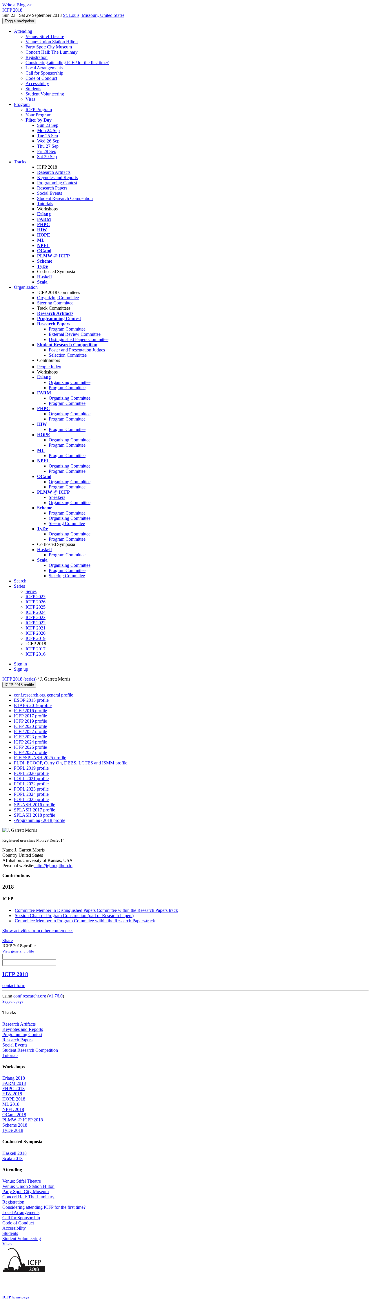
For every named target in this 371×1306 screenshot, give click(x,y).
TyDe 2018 (12, 1130)
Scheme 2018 (14, 1125)
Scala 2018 (12, 1158)
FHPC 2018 (13, 1088)
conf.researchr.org (29, 995)
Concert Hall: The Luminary (52, 52)
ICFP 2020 (36, 633)
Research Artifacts (53, 172)
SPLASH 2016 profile (34, 804)
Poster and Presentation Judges (77, 349)
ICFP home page (15, 1297)
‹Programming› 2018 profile (39, 820)
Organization (26, 287)
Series (31, 591)
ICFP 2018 (12, 679)
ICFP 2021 (36, 627)
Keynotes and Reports (57, 177)
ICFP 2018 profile (19, 685)
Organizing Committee (58, 297)
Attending (23, 31)
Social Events (49, 193)
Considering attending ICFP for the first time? (67, 62)
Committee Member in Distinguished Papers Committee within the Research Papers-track (96, 910)
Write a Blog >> (17, 4)
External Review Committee (75, 334)
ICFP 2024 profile (30, 741)
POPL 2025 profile (31, 799)
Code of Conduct (41, 78)
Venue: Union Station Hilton (52, 41)
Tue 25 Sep (47, 135)
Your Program (38, 114)
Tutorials (45, 203)
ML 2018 (10, 1104)
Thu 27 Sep (48, 146)
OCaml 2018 (14, 1114)
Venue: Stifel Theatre (45, 36)
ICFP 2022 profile (30, 731)
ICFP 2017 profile (30, 715)
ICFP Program (39, 109)
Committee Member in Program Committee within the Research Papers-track (85, 920)
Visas (30, 99)
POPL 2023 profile (31, 789)
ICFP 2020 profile (30, 726)
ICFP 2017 (36, 648)
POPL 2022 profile (31, 783)
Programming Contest (57, 182)
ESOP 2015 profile (31, 700)
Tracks (20, 161)
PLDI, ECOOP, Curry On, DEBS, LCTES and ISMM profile (70, 762)
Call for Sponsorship (44, 73)
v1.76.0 (56, 995)
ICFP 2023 (36, 617)
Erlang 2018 (13, 1078)
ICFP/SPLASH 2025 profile (40, 757)
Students (33, 88)
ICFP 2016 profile (30, 710)
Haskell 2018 (14, 1153)
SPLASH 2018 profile (34, 815)
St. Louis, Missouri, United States (93, 15)
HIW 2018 (12, 1093)
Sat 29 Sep (47, 156)
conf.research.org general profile (43, 694)
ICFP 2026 (36, 601)
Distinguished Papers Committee (78, 339)
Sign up (21, 669)
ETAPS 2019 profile (33, 705)
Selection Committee (68, 355)
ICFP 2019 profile (30, 721)
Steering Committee (55, 302)
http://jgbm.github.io (53, 865)
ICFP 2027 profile (30, 752)
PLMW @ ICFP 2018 (22, 1119)
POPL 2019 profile (31, 768)
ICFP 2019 (36, 638)
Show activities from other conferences (37, 930)
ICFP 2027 (36, 596)
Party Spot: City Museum (49, 46)
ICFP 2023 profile (30, 736)
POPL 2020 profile (31, 773)
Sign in (20, 663)
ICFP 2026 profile (30, 747)
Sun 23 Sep (47, 125)
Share (7, 940)
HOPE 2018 (13, 1098)
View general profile (18, 951)
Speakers (57, 497)
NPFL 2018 (13, 1109)
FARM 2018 (14, 1083)
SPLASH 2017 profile (34, 809)
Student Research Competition (65, 198)
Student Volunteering (45, 93)
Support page (12, 1001)
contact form (13, 985)
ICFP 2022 (36, 622)
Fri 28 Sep (46, 151)
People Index (49, 366)
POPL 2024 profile (31, 794)
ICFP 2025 (36, 607)
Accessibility (37, 83)
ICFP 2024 (36, 612)
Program (22, 104)
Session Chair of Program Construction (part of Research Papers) (74, 915)
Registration (37, 57)
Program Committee (67, 328)
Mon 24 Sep (48, 130)
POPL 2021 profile (31, 778)
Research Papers (52, 187)
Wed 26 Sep (48, 140)
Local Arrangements (44, 67)
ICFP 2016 (36, 654)
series (30, 679)
